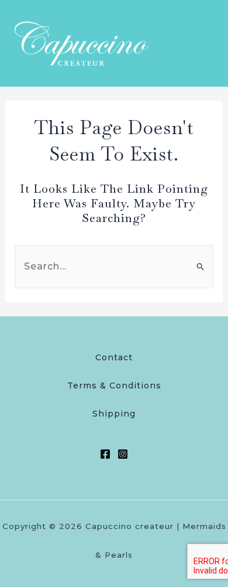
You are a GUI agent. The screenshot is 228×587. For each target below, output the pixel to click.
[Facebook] (105, 454)
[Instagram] (123, 454)
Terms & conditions (114, 385)
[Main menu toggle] (204, 43)
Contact (114, 357)
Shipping (114, 413)
